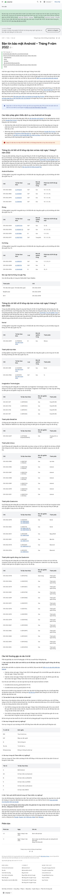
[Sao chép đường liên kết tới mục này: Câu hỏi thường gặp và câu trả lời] (31, 656)
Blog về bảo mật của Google (28, 875)
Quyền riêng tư (36, 888)
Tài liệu (4, 6)
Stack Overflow (45, 877)
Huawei (21, 817)
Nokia (33, 817)
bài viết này (32, 692)
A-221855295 (18, 261)
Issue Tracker (45, 880)
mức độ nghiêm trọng (52, 159)
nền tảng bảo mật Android (36, 118)
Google (16, 817)
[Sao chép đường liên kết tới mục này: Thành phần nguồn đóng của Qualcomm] (30, 557)
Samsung (40, 817)
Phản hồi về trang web (46, 888)
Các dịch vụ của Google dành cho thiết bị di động (26, 135)
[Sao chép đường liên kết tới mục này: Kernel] (7, 323)
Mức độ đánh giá (48, 90)
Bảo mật (13, 38)
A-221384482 (18, 201)
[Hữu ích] (57, 38)
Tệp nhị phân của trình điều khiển (9, 880)
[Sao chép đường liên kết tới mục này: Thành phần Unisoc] (16, 443)
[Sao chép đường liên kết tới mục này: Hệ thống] (9, 243)
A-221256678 (18, 197)
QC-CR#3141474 (25, 541)
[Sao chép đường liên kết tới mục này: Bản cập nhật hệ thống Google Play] (27, 275)
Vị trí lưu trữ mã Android (7, 868)
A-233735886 (18, 233)
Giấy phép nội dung (45, 856)
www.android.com (46, 872)
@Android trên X (26, 868)
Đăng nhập (57, 2)
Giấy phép (28, 888)
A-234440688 (18, 269)
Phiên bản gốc (5, 877)
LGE (24, 817)
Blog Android (25, 872)
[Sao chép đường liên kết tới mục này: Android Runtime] (14, 171)
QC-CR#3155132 (25, 552)
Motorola (28, 817)
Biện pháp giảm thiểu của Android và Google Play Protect (29, 96)
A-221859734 (18, 265)
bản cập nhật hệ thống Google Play (32, 167)
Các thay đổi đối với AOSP (18, 21)
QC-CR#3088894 (25, 523)
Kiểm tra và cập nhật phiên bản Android (47, 78)
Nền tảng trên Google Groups (29, 877)
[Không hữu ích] (59, 38)
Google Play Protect (11, 120)
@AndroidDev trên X (27, 870)
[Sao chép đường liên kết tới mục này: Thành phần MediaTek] (18, 419)
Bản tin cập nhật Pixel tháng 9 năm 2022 (36, 107)
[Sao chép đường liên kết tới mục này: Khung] (7, 207)
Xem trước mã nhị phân (7, 875)
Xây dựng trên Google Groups (29, 880)
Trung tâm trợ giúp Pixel (47, 870)
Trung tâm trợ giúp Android (48, 868)
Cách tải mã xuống (6, 872)
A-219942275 (18, 189)
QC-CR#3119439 (25, 528)
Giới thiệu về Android (7, 888)
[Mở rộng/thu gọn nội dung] (12, 52)
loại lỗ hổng (43, 159)
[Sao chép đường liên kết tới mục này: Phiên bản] (11, 824)
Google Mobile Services (47, 875)
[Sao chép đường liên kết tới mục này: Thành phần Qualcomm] (19, 501)
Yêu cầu (4, 870)
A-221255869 (18, 193)
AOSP (3, 38)
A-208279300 (18, 237)
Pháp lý (22, 888)
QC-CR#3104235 (25, 535)
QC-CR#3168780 (25, 521)
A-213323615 (18, 229)
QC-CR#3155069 (25, 546)
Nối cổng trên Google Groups (29, 882)
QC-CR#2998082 (25, 530)
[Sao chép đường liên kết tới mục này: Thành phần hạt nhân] (17, 350)
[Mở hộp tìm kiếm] (38, 2)
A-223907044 (18, 225)
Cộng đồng (16, 888)
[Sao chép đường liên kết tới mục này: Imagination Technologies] (21, 384)
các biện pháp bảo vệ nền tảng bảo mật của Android (16, 98)
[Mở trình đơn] (2, 2)
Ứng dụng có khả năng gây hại (23, 133)
